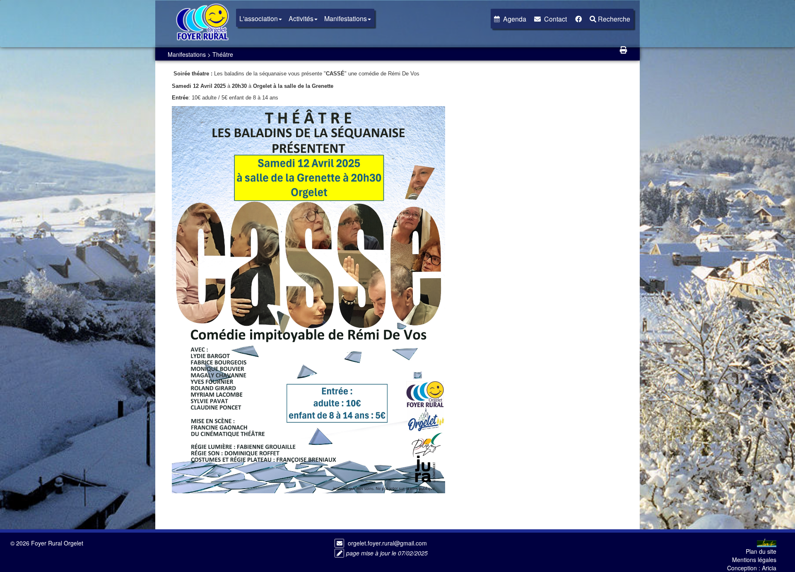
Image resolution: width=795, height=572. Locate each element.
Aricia (769, 568)
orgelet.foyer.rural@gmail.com (387, 543)
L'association (258, 18)
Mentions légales (754, 559)
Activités (301, 18)
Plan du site (761, 551)
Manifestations (345, 18)
